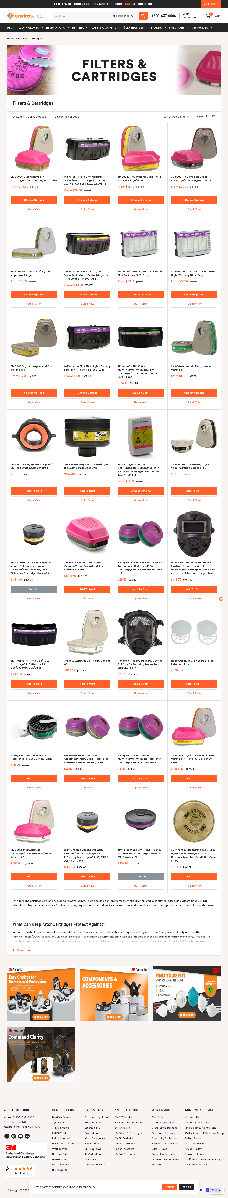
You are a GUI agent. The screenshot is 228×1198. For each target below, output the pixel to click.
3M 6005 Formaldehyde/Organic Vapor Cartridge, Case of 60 (191, 466)
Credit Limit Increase (164, 1128)
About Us (157, 1117)
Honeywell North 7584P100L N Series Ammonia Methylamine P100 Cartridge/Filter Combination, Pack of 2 (140, 568)
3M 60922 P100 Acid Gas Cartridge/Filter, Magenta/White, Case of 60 (31, 853)
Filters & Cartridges (30, 38)
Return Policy (193, 1138)
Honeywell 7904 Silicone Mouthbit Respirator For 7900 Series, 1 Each (32, 757)
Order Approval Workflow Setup (204, 1133)
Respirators (55, 28)
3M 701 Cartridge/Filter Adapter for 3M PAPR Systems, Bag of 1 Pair (33, 466)
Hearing (78, 28)
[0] (207, 16)
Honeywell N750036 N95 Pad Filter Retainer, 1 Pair (192, 662)
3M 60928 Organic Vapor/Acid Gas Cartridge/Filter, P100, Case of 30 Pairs (192, 759)
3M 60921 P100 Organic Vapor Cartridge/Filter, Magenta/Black (191, 178)
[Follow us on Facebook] (6, 1136)
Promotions (92, 1133)
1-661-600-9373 (30, 1126)
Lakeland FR (59, 1159)
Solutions (177, 28)
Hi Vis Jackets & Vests (65, 1143)
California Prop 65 (196, 1164)
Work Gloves (29, 28)
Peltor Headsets (62, 1138)
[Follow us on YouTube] (20, 1136)
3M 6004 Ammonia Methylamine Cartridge (191, 368)
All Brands (91, 1159)
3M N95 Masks (60, 1128)
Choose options (34, 200)
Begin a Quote (94, 1122)
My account (191, 17)
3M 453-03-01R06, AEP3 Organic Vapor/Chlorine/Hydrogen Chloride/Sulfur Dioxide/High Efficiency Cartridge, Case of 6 (31, 568)
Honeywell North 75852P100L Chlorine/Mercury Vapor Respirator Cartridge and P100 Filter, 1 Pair (86, 759)
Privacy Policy (193, 1149)
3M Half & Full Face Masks (130, 1122)
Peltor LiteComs (124, 1149)
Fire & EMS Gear (61, 1164)
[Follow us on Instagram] (13, 1136)
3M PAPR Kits (59, 1133)
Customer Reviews (163, 1133)
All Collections (93, 1154)
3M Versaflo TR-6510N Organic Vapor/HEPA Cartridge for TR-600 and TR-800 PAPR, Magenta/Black (85, 180)
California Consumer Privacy (203, 1159)
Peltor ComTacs (125, 1143)
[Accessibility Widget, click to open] (221, 599)
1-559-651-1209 (18, 1122)
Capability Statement (165, 1138)
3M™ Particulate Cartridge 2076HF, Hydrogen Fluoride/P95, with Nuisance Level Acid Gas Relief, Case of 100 (193, 855)
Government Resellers (165, 1159)
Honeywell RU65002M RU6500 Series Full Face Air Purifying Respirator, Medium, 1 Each (140, 664)
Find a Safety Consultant (200, 1128)
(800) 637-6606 (164, 16)
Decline (186, 1186)
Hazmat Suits (60, 1154)
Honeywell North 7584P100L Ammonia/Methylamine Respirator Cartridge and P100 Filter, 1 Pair (139, 759)
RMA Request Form (196, 1143)
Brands (156, 28)
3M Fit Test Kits (124, 1138)
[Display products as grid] (207, 116)
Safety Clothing (104, 28)
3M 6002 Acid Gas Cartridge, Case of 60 (87, 662)
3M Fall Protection (126, 1154)
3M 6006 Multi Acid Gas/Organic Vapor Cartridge (31, 273)
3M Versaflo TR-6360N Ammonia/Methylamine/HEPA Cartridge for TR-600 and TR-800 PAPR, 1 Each (139, 372)
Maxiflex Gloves (61, 1117)
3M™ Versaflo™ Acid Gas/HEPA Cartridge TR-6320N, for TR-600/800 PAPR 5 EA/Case (30, 664)
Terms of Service (195, 1154)
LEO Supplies (60, 1170)
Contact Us (192, 1117)
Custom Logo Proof (97, 1117)
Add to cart (140, 392)
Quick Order (211, 4)
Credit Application (163, 1122)
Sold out (33, 589)
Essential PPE (92, 1128)
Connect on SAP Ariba (198, 1122)
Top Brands (92, 1143)
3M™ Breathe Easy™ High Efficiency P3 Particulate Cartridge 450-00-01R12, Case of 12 (139, 853)
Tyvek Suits (59, 1122)
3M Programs (93, 1149)
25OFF (128, 4)
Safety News (159, 1149)
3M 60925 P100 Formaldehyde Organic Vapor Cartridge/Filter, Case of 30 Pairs (84, 566)
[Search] (143, 16)
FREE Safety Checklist (165, 1143)
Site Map (157, 1164)
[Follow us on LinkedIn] (27, 1136)
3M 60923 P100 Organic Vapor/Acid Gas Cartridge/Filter (139, 178)
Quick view (34, 209)
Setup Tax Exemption (165, 1154)
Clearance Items (95, 1164)
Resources (200, 28)
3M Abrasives (134, 28)
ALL (9, 28)
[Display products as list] (213, 116)
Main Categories (95, 1138)
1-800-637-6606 (23, 1117)
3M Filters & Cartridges (128, 1133)
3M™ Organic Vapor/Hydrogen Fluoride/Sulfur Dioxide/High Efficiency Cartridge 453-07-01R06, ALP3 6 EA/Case (86, 855)
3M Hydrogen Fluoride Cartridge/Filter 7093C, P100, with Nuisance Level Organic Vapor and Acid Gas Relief (139, 470)
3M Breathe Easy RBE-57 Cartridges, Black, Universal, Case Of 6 (86, 466)
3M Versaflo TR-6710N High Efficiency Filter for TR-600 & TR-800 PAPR (87, 368)
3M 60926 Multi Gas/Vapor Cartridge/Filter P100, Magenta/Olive (34, 178)
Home (11, 38)
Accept (170, 1186)
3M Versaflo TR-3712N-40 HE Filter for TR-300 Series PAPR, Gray (141, 273)
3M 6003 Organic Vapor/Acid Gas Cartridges (31, 368)
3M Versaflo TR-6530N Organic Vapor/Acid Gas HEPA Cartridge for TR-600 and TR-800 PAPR (86, 275)
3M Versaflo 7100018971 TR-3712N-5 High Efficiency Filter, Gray (193, 273)
